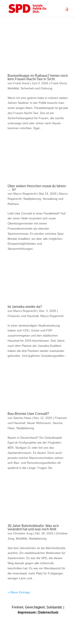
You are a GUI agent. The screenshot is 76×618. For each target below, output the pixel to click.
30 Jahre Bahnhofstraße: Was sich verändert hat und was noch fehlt (33, 527)
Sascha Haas (22, 418)
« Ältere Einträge (19, 592)
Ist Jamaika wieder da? (25, 306)
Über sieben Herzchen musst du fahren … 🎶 (37, 187)
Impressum (27, 612)
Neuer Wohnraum (39, 423)
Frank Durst (21, 83)
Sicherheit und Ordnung (36, 88)
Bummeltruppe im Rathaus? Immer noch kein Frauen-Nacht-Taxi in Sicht (38, 77)
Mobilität (13, 88)
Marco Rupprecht (25, 193)
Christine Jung (23, 533)
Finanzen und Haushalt (23, 316)
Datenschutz (48, 612)
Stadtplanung (32, 198)
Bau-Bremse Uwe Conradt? (28, 413)
